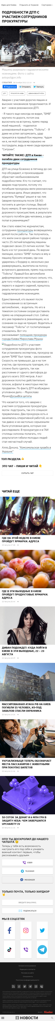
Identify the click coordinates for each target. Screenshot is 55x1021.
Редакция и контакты (27, 969)
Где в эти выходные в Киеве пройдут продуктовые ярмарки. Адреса (25, 594)
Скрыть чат (27, 473)
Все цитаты (25, 396)
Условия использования (27, 966)
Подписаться (29, 911)
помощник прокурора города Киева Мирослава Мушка (24, 337)
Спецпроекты (28, 976)
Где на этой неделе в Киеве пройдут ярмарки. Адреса (21, 539)
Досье (14, 396)
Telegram (29, 871)
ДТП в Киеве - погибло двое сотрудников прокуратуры (22, 159)
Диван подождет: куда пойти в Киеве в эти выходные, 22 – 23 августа (24, 651)
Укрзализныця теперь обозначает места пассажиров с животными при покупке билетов (26, 764)
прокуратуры (25, 230)
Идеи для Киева (8, 5)
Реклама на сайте (27, 973)
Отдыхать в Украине (28, 5)
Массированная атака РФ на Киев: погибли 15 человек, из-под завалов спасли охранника (26, 707)
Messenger (30, 880)
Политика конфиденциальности (27, 980)
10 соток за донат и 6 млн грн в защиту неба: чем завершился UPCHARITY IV (24, 821)
